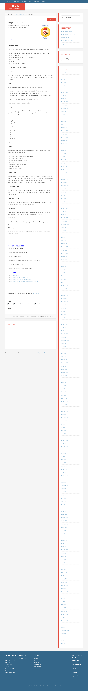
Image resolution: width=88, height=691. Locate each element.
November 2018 (64, 372)
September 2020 (65, 301)
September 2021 (65, 263)
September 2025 (65, 108)
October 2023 (64, 182)
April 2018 (63, 395)
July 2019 (63, 346)
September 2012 (65, 591)
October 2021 (64, 259)
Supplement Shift (65, 37)
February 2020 (64, 324)
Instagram (74, 672)
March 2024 (64, 166)
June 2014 (63, 533)
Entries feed (36, 662)
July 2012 (63, 598)
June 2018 (63, 388)
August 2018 (64, 382)
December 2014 (64, 514)
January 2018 (64, 405)
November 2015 (64, 479)
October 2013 (64, 553)
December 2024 (64, 137)
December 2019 (64, 330)
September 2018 (65, 379)
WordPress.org (37, 666)
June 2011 (63, 640)
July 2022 (63, 230)
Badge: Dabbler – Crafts (66, 31)
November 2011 (64, 624)
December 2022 (64, 214)
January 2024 (64, 172)
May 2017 (63, 430)
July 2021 (63, 269)
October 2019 (64, 337)
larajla (15, 6)
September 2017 (65, 417)
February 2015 (64, 508)
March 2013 (64, 572)
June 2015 (63, 495)
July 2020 (63, 308)
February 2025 (64, 131)
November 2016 (64, 446)
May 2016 (63, 459)
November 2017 (64, 411)
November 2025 (64, 102)
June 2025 (63, 118)
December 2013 (64, 546)
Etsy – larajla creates (77, 676)
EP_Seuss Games (37, 293)
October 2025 (64, 105)
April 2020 (63, 317)
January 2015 (64, 511)
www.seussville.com (14, 275)
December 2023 (64, 176)
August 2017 (64, 421)
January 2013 (64, 579)
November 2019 (64, 334)
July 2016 (63, 453)
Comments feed (37, 664)
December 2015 (64, 475)
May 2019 (63, 353)
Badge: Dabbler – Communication (68, 34)
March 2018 (64, 398)
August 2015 (64, 488)
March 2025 (64, 127)
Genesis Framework (47, 686)
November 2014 (64, 517)
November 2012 (64, 585)
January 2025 (64, 134)
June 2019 (63, 350)
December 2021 (64, 253)
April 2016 (63, 463)
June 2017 (63, 427)
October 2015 (64, 482)
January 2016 (64, 472)
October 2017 (64, 414)
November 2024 (64, 140)
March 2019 (64, 359)
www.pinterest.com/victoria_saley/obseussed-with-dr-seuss (22, 277)
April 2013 (63, 569)
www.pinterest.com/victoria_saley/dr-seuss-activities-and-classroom (24, 281)
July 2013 (63, 559)
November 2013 (64, 550)
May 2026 (63, 82)
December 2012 (64, 582)
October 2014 (64, 521)
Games (43, 316)
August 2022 (64, 227)
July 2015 (63, 492)
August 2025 (64, 111)
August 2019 (64, 343)
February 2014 (64, 543)
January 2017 (64, 443)
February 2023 (64, 208)
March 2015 (64, 504)
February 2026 (64, 92)
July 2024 (63, 153)
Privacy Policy (23, 659)
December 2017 (64, 408)
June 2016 (63, 456)
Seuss (45, 316)
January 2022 (64, 250)
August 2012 (64, 595)
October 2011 (64, 627)
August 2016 (64, 450)
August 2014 (64, 527)
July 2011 (63, 637)
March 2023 (64, 205)
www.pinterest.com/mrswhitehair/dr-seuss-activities (21, 279)
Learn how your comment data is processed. (34, 353)
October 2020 (64, 298)
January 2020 (64, 327)
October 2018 (64, 375)
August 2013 (64, 556)
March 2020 (64, 321)
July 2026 (63, 76)
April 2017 (63, 434)
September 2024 (65, 147)
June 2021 (63, 272)
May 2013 (63, 566)
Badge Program (32, 316)
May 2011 (63, 643)
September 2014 (65, 524)
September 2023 (65, 185)
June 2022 (63, 234)
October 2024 (64, 143)
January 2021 (64, 288)
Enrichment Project (38, 316)
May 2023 (63, 198)
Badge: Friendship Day (66, 44)
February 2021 (64, 285)
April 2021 (63, 279)
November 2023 (64, 179)
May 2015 (63, 498)
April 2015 (63, 501)
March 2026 (64, 89)
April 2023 (63, 201)
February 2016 (64, 469)
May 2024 (63, 160)
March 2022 (64, 243)
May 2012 (63, 604)
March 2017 (64, 437)
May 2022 (63, 237)
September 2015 (65, 485)
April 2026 (63, 85)
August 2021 (64, 266)
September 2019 (65, 340)
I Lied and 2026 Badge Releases (68, 40)
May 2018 (63, 392)
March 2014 (64, 540)
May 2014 (63, 537)
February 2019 (64, 363)
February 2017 (64, 440)
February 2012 (64, 614)
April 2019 (63, 356)
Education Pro (38, 686)
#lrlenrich (27, 316)
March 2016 (64, 466)
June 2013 (63, 562)
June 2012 (63, 601)
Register (36, 658)
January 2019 (64, 366)
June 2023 (63, 195)
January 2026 (64, 95)
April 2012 (63, 608)
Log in (35, 660)
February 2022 (64, 247)
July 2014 (63, 530)
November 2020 (64, 295)
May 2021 (63, 276)
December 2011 (64, 620)
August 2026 (64, 73)
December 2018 (64, 369)
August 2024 (64, 150)
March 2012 (64, 611)
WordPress (55, 686)
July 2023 (63, 192)
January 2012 (64, 617)
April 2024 (63, 163)
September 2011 (65, 630)
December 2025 (64, 98)
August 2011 (64, 633)
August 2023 (64, 189)
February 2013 (64, 575)
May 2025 (63, 121)
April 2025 (63, 124)
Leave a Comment (50, 316)
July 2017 (63, 424)
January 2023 (64, 211)
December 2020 (64, 292)
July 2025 (63, 114)
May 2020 (63, 314)
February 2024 (64, 169)
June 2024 (63, 156)
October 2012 (64, 588)
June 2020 (63, 311)
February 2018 (64, 401)
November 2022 (64, 218)
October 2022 (64, 221)
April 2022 (63, 240)
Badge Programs (21, 316)
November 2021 (64, 256)
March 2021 (64, 282)
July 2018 (63, 385)
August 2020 (64, 305)
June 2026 (63, 79)
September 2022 (65, 224)
